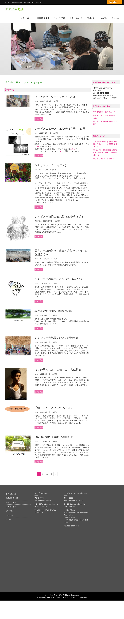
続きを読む (39, 119)
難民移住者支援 (43, 18)
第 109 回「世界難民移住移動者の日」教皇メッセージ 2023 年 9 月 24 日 (106, 152)
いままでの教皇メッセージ (103, 159)
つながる (103, 18)
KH (36, 170)
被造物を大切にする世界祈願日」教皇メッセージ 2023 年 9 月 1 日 (105, 144)
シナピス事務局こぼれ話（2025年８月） (59, 216)
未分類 (56, 101)
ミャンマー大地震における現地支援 (56, 337)
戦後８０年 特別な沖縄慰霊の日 (54, 310)
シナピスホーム (76, 18)
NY (36, 133)
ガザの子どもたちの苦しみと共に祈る (58, 369)
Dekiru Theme (62, 597)
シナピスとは (26, 18)
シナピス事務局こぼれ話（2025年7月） (59, 279)
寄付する (91, 18)
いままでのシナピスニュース (104, 112)
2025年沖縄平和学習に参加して (54, 437)
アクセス (115, 18)
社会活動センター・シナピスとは (55, 96)
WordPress (51, 597)
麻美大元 (38, 221)
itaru (36, 101)
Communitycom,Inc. (79, 597)
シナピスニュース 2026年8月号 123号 (60, 128)
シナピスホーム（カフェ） (51, 165)
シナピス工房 (59, 18)
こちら (37, 146)
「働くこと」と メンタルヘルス (54, 407)
